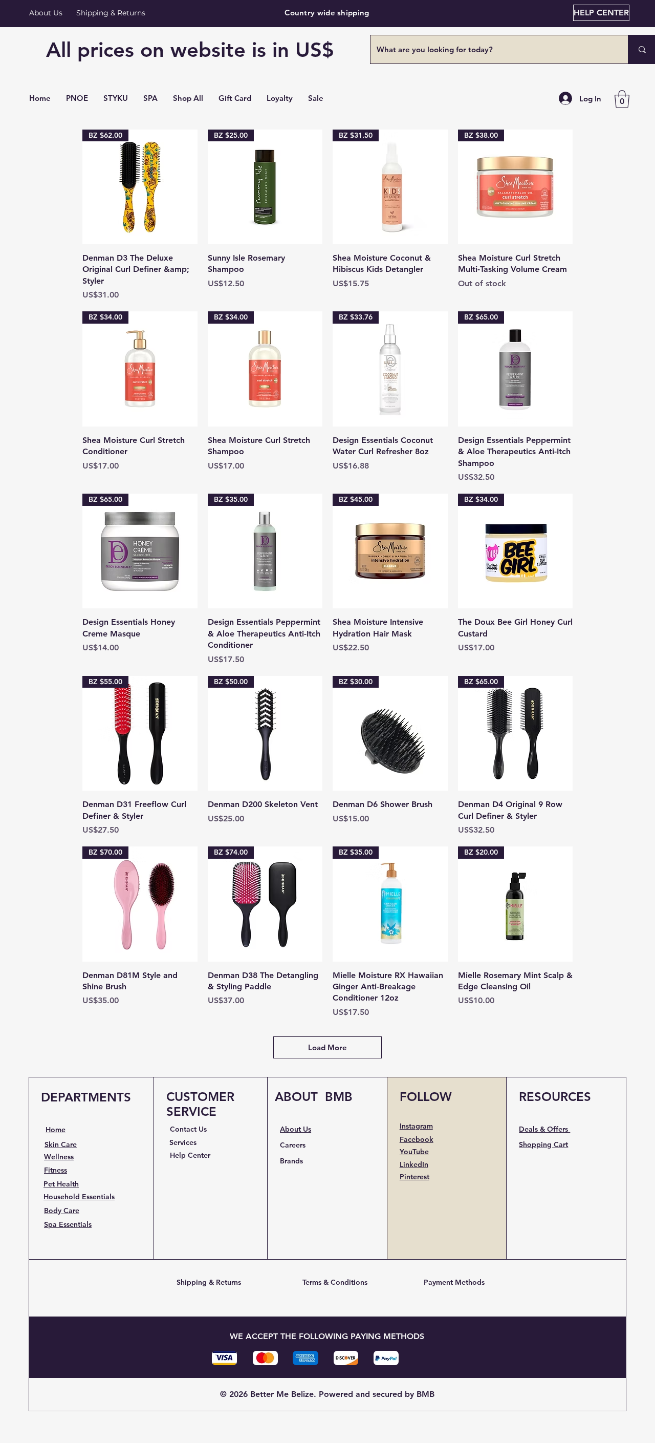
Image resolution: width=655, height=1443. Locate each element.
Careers (292, 1145)
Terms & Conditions (334, 1282)
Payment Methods (454, 1282)
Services (182, 1142)
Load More (327, 1047)
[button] (188, 98)
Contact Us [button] (188, 1129)
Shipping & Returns (209, 1282)
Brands (291, 1160)
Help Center (190, 1155)
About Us (45, 12)
